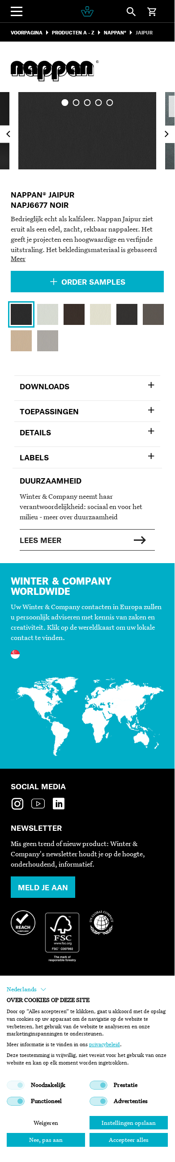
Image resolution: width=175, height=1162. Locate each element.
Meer (18, 258)
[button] (27, 989)
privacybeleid (104, 1044)
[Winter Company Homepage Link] (87, 11)
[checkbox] (16, 1085)
